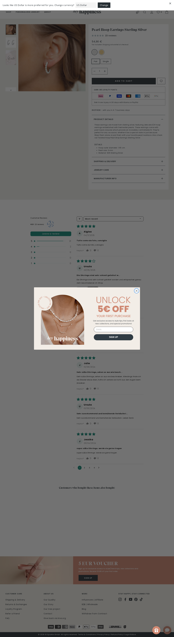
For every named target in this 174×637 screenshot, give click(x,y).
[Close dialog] (136, 290)
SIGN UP (113, 337)
